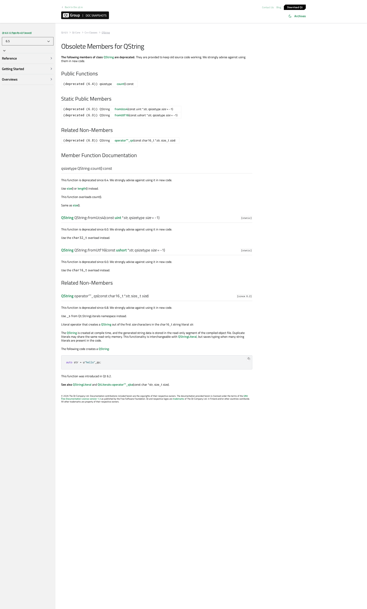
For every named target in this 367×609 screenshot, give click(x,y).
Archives (300, 16)
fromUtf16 (122, 115)
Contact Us (268, 7)
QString (109, 57)
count (120, 84)
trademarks (178, 399)
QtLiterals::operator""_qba (115, 384)
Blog (278, 7)
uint (118, 217)
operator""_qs (124, 140)
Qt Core (76, 32)
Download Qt (295, 7)
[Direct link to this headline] (113, 168)
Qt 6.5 (64, 32)
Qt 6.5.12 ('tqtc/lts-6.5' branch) (16, 33)
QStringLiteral (187, 336)
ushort (121, 250)
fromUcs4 (121, 109)
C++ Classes (91, 32)
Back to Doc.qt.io (74, 7)
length (82, 188)
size (69, 188)
